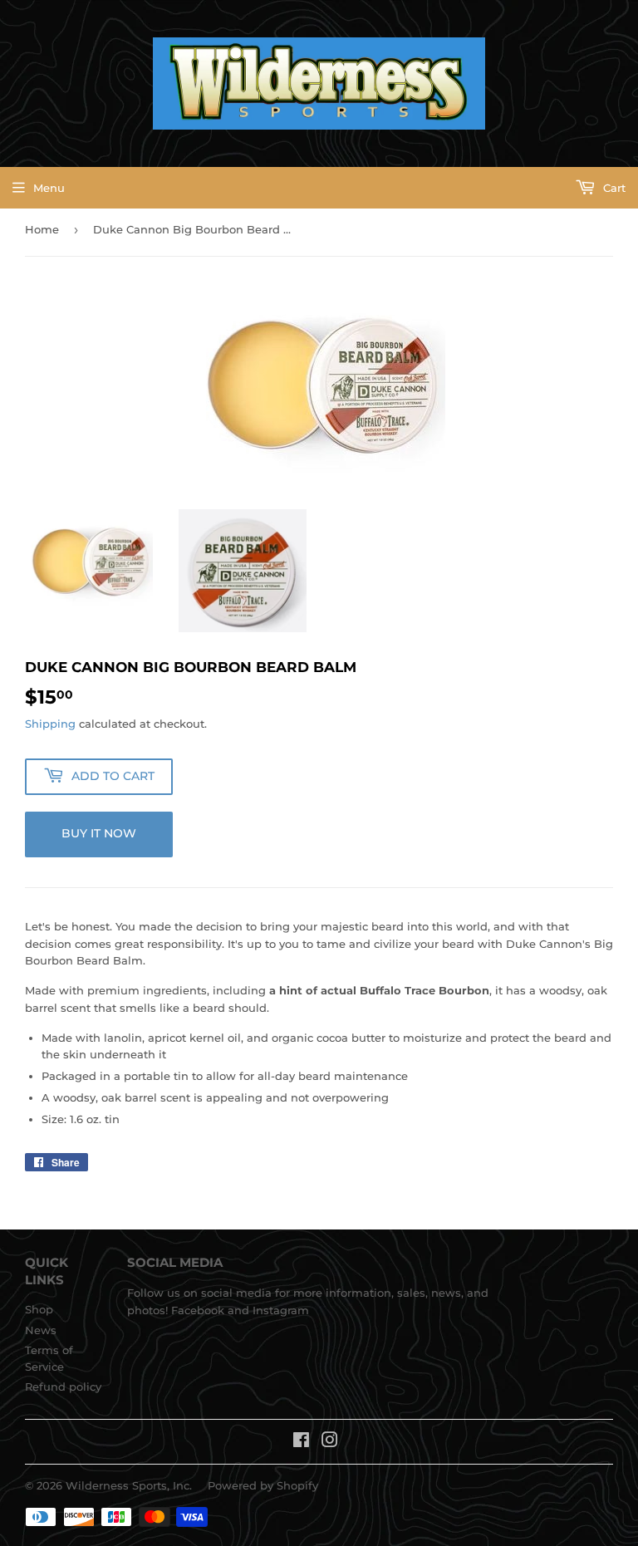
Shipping (50, 723)
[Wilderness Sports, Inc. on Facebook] (301, 1442)
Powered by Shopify (263, 1485)
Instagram (281, 1310)
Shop (39, 1309)
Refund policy (63, 1386)
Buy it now (98, 833)
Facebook (197, 1310)
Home (42, 229)
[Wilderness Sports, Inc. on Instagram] (329, 1442)
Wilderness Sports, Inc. (129, 1485)
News (40, 1330)
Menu (49, 187)
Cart (613, 187)
